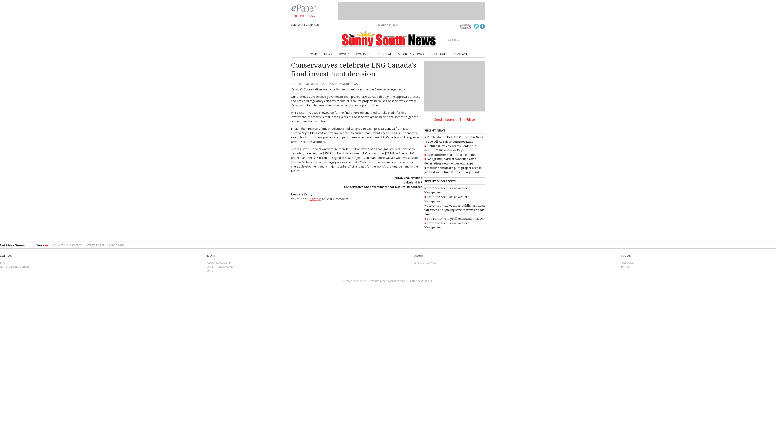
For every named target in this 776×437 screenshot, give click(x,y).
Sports (344, 54)
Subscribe (298, 16)
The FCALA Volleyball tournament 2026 (455, 218)
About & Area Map (219, 262)
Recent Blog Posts (442, 180)
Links (210, 270)
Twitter (626, 266)
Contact (461, 54)
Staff (3, 262)
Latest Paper (95, 245)
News (328, 54)
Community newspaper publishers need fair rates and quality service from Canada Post (454, 210)
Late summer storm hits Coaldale (451, 154)
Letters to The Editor (14, 266)
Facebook (627, 262)
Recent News (437, 130)
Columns (363, 54)
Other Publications (220, 266)
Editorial (384, 54)
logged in (315, 199)
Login (311, 16)
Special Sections (411, 54)
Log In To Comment (66, 245)
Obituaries (438, 54)
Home (313, 54)
